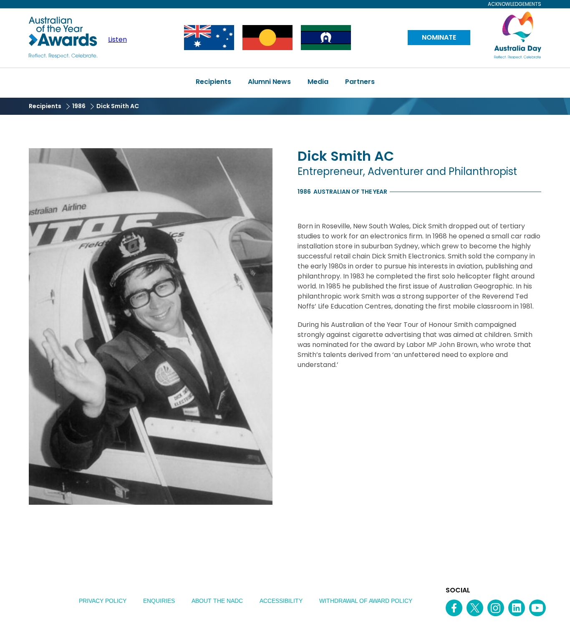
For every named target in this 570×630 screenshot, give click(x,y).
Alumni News (269, 81)
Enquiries (159, 600)
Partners (360, 81)
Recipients (213, 81)
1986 (79, 106)
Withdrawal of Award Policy (365, 600)
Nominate (439, 37)
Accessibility (281, 600)
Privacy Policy (102, 600)
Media (318, 81)
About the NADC (217, 600)
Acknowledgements (514, 4)
